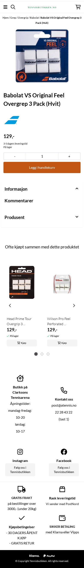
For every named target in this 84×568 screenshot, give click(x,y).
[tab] (36, 354)
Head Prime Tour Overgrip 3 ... (19, 321)
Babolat (34, 17)
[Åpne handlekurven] (78, 7)
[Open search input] (13, 7)
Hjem (6, 17)
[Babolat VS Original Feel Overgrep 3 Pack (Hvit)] (42, 55)
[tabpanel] (21, 303)
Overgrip (23, 17)
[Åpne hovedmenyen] (5, 7)
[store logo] (42, 7)
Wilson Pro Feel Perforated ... (58, 321)
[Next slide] (73, 305)
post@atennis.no (63, 405)
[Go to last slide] (10, 305)
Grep (13, 17)
